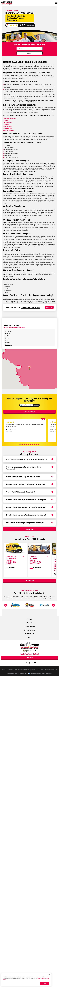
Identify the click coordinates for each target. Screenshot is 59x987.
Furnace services (8, 128)
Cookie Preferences (41, 978)
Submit (29, 53)
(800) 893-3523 (31, 651)
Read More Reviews (29, 412)
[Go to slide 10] (38, 444)
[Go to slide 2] (22, 444)
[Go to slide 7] (32, 444)
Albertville (8, 331)
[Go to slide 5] (28, 444)
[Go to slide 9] (36, 444)
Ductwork (6, 124)
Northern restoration (9, 130)
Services (29, 619)
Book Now (49, 307)
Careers (29, 637)
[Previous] (5, 605)
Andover (7, 333)
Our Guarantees (29, 626)
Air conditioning (8, 122)
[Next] (53, 605)
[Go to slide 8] (34, 444)
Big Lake (7, 342)
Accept (44, 983)
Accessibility (10, 673)
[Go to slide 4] (26, 444)
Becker (7, 338)
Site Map (17, 673)
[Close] (49, 974)
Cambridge (8, 345)
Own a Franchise (29, 630)
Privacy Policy (23, 673)
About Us (30, 623)
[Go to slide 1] (20, 444)
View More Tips (29, 580)
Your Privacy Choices (36, 673)
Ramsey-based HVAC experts (30, 307)
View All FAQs (30, 529)
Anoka (7, 336)
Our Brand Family (29, 634)
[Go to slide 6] (30, 444)
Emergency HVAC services (10, 118)
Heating (6, 120)
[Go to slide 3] (24, 444)
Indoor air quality (8, 126)
